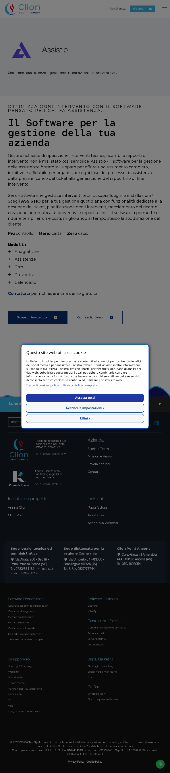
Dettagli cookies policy (42, 385)
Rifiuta (85, 418)
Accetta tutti (85, 398)
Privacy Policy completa (80, 385)
